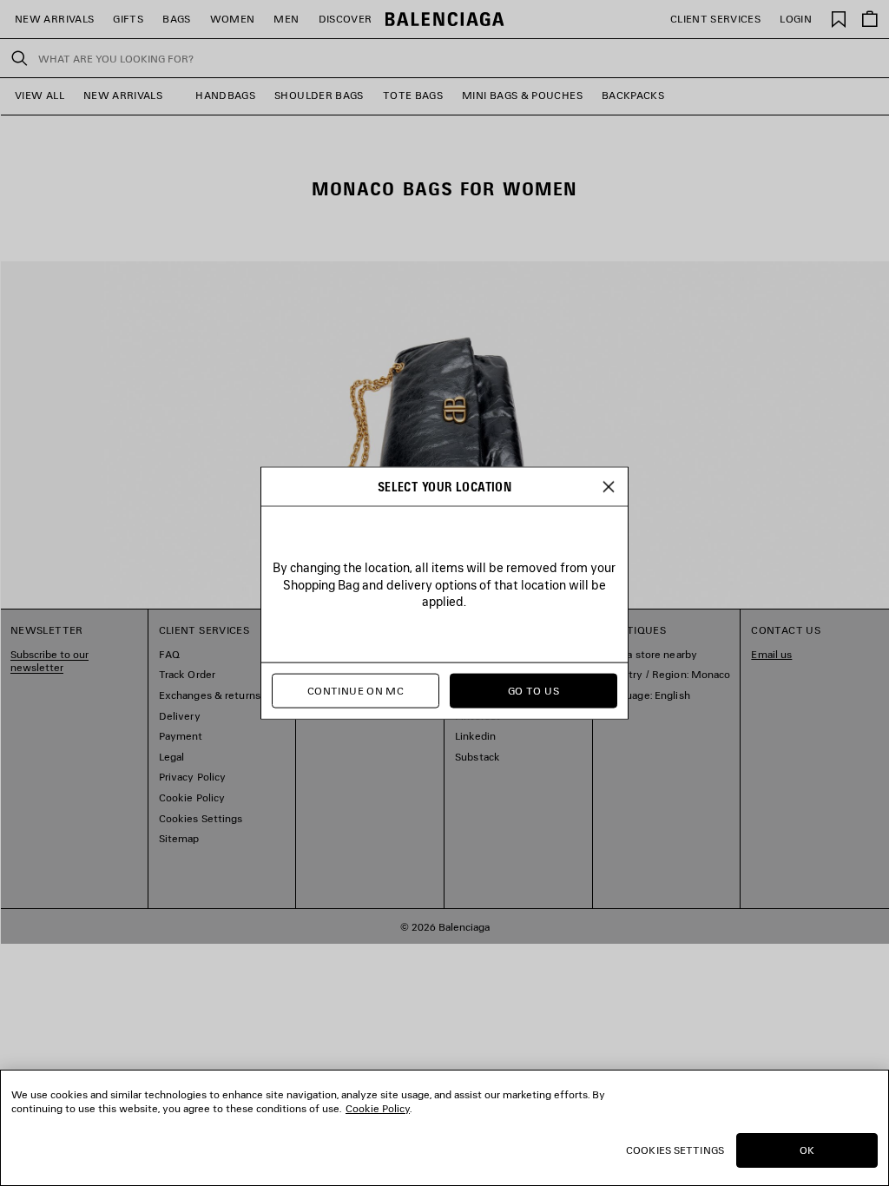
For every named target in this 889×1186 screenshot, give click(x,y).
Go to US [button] (533, 690)
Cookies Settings (675, 1149)
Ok (807, 1149)
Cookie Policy (378, 1108)
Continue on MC (355, 690)
